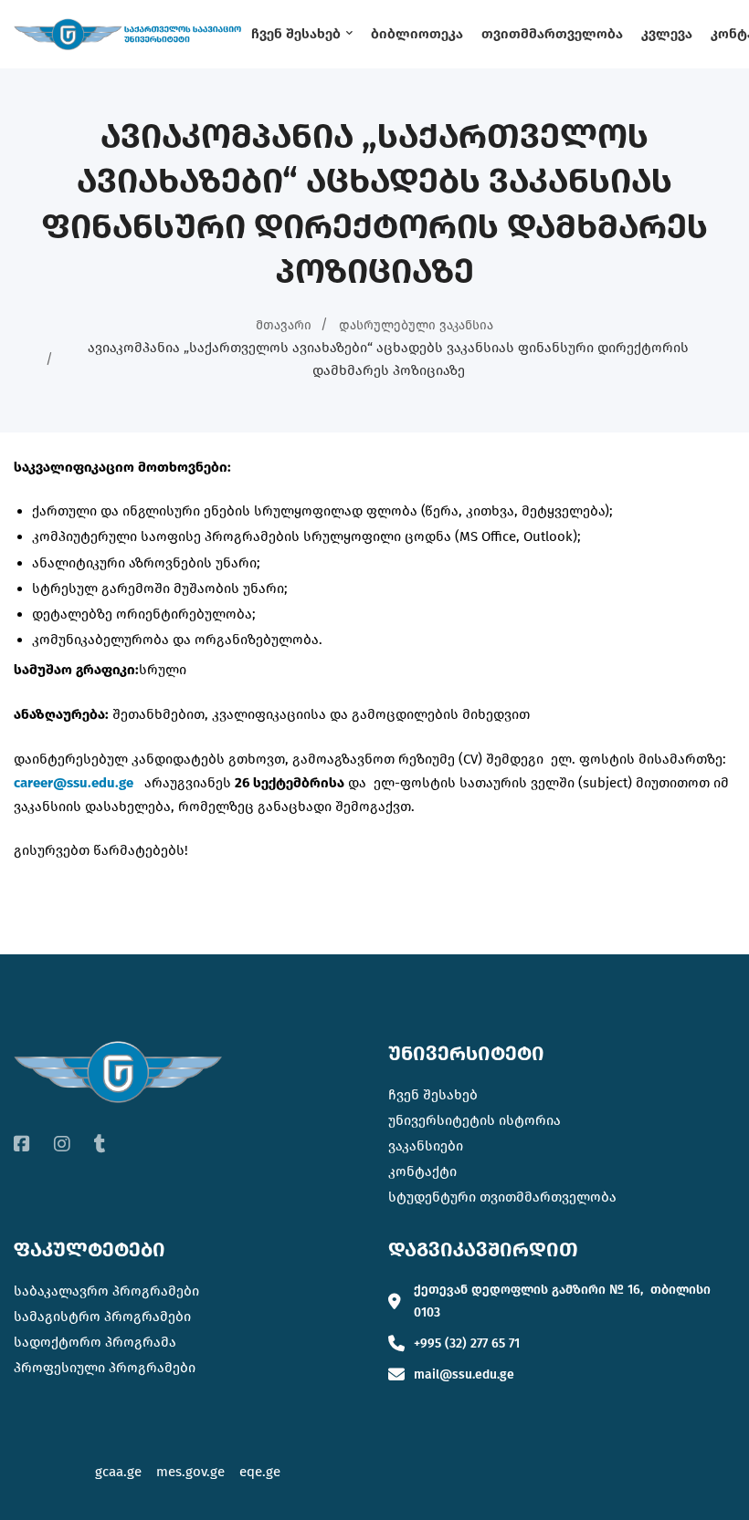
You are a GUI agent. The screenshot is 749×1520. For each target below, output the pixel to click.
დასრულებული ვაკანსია (416, 325)
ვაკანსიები (425, 1146)
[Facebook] (22, 1144)
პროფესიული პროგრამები (104, 1367)
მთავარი (283, 325)
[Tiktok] (100, 1144)
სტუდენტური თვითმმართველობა (502, 1197)
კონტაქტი (422, 1171)
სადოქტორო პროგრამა (95, 1342)
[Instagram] (62, 1144)
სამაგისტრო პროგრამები (102, 1316)
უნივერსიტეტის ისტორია (474, 1120)
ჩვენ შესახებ (433, 1095)
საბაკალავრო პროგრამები (106, 1291)
